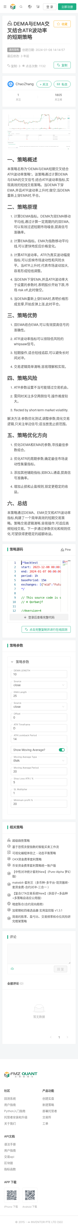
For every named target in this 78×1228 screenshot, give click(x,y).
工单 (45, 1123)
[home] (13, 7)
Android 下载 (29, 1206)
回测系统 (10, 1098)
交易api (9, 1156)
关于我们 (10, 1123)
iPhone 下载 (11, 1206)
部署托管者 (49, 1111)
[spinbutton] (39, 674)
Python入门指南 (14, 1111)
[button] (12, 661)
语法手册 (10, 1144)
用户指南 (10, 1104)
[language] (29, 6)
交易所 (46, 1117)
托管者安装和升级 (15, 1117)
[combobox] (37, 685)
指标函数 (10, 1169)
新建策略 (48, 1104)
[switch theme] (38, 6)
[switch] (62, 750)
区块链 (8, 1163)
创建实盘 (48, 1098)
